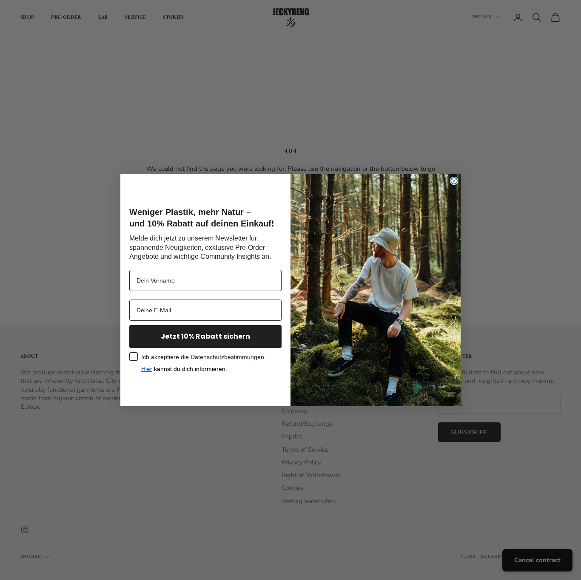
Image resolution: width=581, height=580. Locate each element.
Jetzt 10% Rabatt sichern (205, 336)
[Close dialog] (454, 181)
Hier (146, 368)
